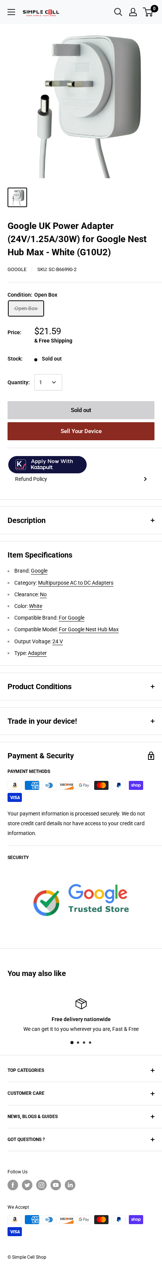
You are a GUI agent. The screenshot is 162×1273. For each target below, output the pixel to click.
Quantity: (19, 382)
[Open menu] (11, 12)
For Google (71, 618)
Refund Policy (31, 479)
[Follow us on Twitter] (27, 1185)
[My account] (133, 12)
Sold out (81, 410)
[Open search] (118, 12)
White (35, 606)
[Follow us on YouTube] (55, 1185)
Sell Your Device (81, 431)
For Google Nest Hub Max (89, 629)
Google (17, 269)
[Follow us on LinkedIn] (70, 1185)
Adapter (37, 653)
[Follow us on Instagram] (41, 1185)
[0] (148, 12)
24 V (57, 641)
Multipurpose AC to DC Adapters (75, 583)
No (43, 594)
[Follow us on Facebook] (13, 1185)
